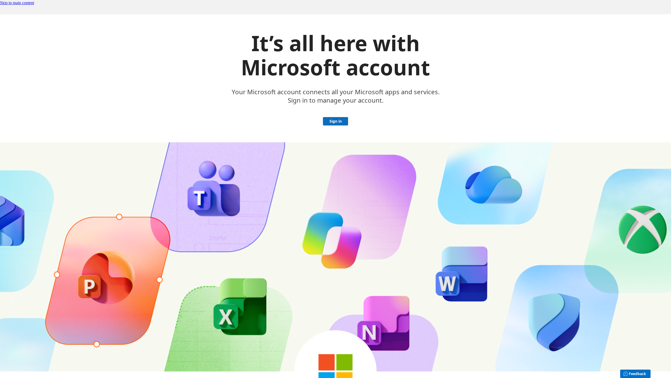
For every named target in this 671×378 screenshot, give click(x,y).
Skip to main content (17, 3)
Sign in (335, 121)
